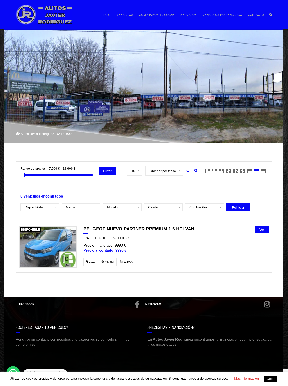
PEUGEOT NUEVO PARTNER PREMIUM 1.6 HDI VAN (138, 228)
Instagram (153, 304)
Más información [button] (246, 378)
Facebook (26, 304)
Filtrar (107, 171)
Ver (261, 229)
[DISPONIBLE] (48, 247)
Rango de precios (33, 168)
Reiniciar (238, 207)
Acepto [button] (271, 378)
